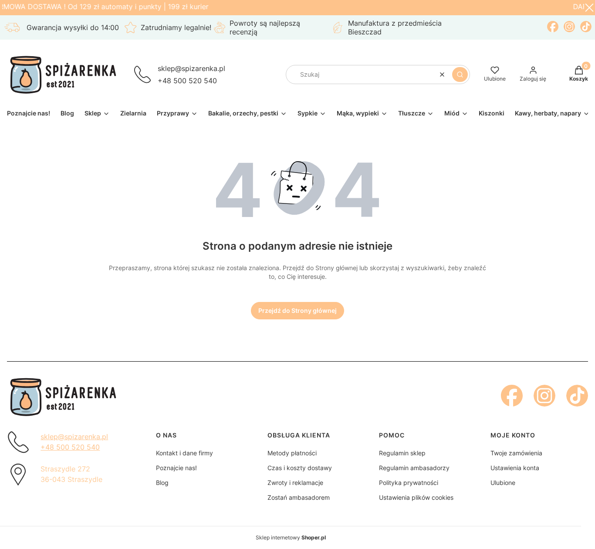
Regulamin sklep (402, 453)
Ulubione (502, 482)
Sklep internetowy (291, 537)
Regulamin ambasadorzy (414, 467)
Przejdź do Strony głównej (297, 310)
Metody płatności (292, 453)
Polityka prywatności (408, 482)
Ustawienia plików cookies (416, 497)
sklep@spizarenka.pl (191, 68)
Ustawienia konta (514, 467)
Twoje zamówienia (516, 453)
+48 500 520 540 (187, 80)
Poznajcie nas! (176, 467)
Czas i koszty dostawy (299, 467)
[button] (460, 74)
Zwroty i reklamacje (295, 482)
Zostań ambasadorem (298, 497)
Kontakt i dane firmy (184, 453)
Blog (162, 482)
